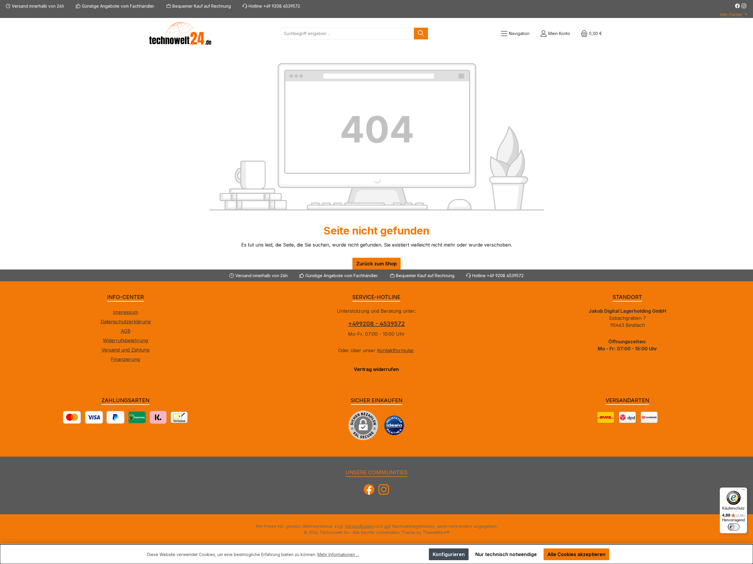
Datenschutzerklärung (126, 322)
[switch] (733, 526)
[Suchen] (421, 33)
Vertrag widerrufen (376, 369)
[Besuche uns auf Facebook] (737, 6)
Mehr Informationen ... (338, 554)
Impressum (125, 312)
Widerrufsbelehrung (125, 340)
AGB (126, 331)
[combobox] (347, 33)
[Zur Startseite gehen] (179, 33)
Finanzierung (125, 359)
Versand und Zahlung (125, 350)
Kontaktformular (395, 350)
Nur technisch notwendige (506, 554)
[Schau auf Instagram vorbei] (744, 6)
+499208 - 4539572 (376, 323)
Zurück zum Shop (376, 264)
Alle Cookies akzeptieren (576, 554)
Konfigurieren (449, 554)
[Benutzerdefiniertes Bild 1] (394, 425)
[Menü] (743, 491)
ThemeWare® (436, 532)
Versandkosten (359, 526)
